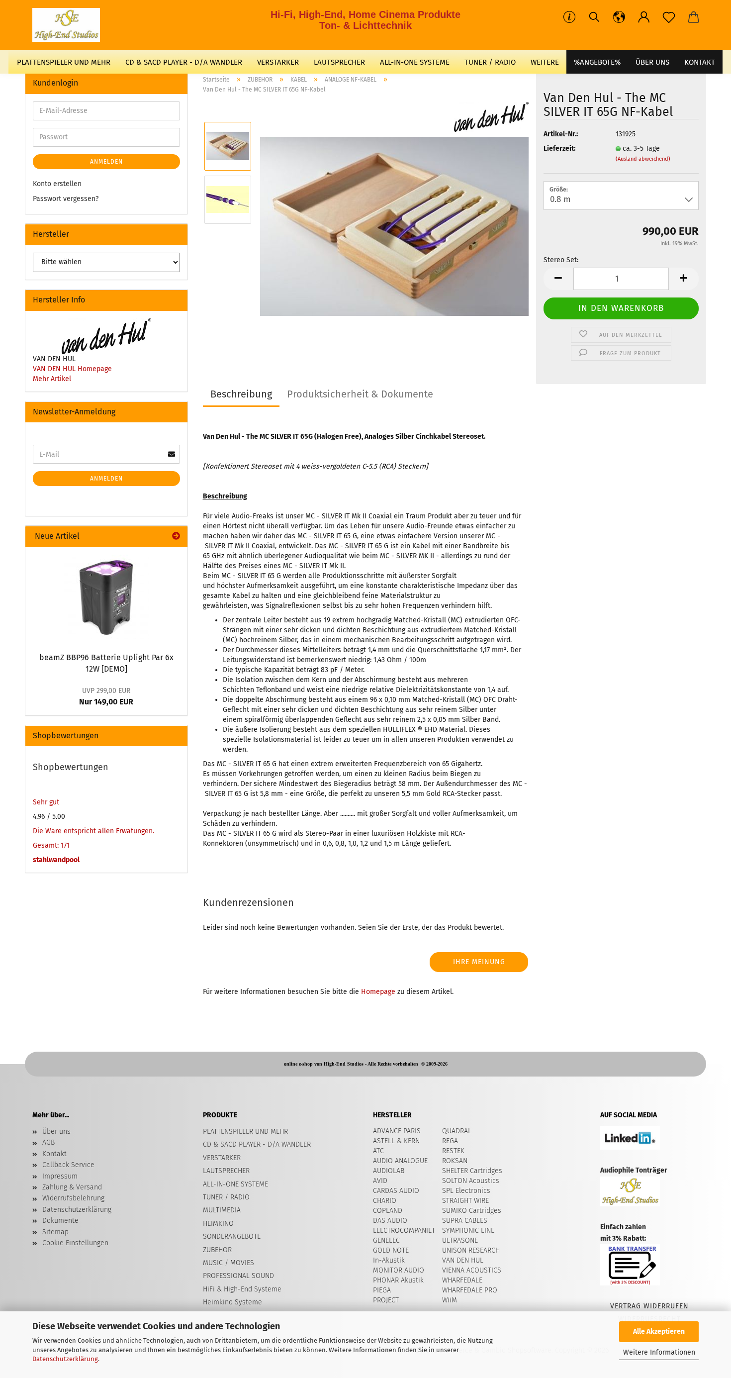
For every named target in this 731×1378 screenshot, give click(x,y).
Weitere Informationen (659, 1352)
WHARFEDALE (462, 1280)
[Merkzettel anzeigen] (668, 17)
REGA (450, 1141)
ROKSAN (454, 1161)
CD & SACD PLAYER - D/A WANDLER (183, 62)
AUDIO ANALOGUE (400, 1161)
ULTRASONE (460, 1240)
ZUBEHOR (217, 1250)
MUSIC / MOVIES (228, 1263)
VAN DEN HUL (462, 1260)
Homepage (378, 991)
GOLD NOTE (391, 1250)
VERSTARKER (278, 62)
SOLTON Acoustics (470, 1181)
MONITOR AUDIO (398, 1270)
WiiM (449, 1300)
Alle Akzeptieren (659, 1331)
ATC (378, 1151)
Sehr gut (46, 802)
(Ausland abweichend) (643, 159)
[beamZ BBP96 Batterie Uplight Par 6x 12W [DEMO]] (106, 597)
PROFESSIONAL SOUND (238, 1276)
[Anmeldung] (644, 17)
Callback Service (68, 1165)
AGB (48, 1142)
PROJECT (386, 1300)
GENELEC (386, 1240)
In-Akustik (389, 1260)
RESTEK (453, 1151)
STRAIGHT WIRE (465, 1200)
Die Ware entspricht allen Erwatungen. (93, 831)
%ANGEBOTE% (597, 62)
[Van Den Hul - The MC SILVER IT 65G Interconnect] (394, 226)
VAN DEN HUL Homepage (72, 369)
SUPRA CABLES (464, 1220)
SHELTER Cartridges (472, 1171)
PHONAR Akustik (398, 1280)
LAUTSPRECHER (339, 62)
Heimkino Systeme (232, 1302)
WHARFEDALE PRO (469, 1290)
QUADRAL (456, 1131)
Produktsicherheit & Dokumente (360, 394)
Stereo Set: (561, 260)
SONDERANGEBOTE (232, 1236)
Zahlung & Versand (72, 1187)
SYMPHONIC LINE (468, 1230)
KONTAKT (699, 62)
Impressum (60, 1176)
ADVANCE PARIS (397, 1131)
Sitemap (55, 1232)
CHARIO (384, 1200)
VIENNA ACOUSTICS (471, 1270)
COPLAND (387, 1210)
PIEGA (382, 1290)
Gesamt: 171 (51, 845)
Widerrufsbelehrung (73, 1198)
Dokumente (60, 1220)
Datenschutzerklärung (65, 1359)
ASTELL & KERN (396, 1141)
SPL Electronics (466, 1190)
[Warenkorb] (693, 17)
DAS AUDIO (390, 1220)
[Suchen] (594, 17)
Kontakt (54, 1154)
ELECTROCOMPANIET (404, 1230)
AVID (380, 1181)
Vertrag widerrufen (649, 1306)
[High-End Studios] (69, 25)
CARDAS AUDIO (396, 1190)
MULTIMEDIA (222, 1210)
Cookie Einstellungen (75, 1243)
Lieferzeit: (559, 148)
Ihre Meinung (479, 962)
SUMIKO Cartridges (471, 1210)
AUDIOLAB (388, 1171)
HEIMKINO (218, 1223)
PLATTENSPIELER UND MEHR (63, 62)
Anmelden (106, 161)
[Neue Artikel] (176, 536)
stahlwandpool (56, 860)
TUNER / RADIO (490, 62)
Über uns (652, 62)
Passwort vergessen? (65, 199)
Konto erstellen (57, 184)
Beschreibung (241, 394)
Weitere (545, 62)
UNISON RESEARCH (471, 1250)
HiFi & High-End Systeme (242, 1289)
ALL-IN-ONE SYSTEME (415, 62)
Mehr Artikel (52, 379)
